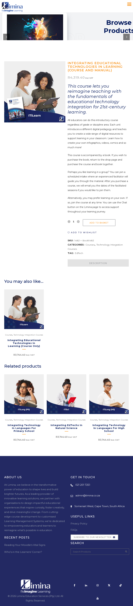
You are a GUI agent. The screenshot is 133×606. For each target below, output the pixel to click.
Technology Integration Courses (28, 335)
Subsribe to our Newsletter (92, 537)
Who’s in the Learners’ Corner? (23, 551)
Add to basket (99, 223)
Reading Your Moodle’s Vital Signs (24, 544)
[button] (82, 232)
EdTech (79, 253)
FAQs (74, 529)
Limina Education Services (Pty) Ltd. (38, 596)
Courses (90, 244)
